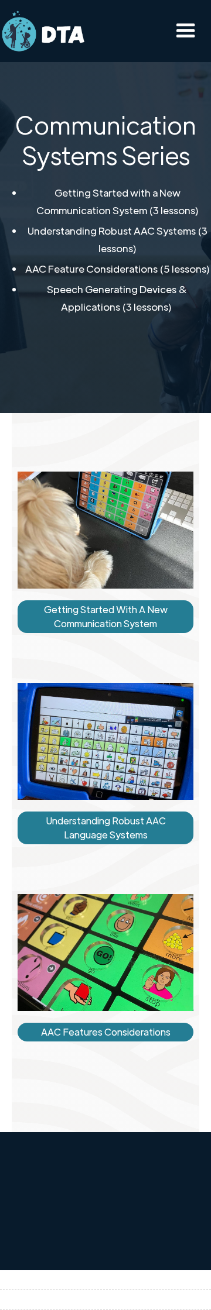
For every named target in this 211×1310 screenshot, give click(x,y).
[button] (186, 31)
